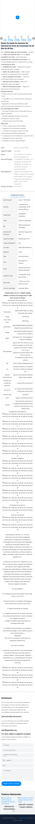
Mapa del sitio (23, 818)
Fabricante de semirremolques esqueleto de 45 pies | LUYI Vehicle (9, 808)
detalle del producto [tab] (17, 195)
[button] (12, 811)
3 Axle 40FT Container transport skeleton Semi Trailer (25, 806)
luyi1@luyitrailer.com (9, 730)
